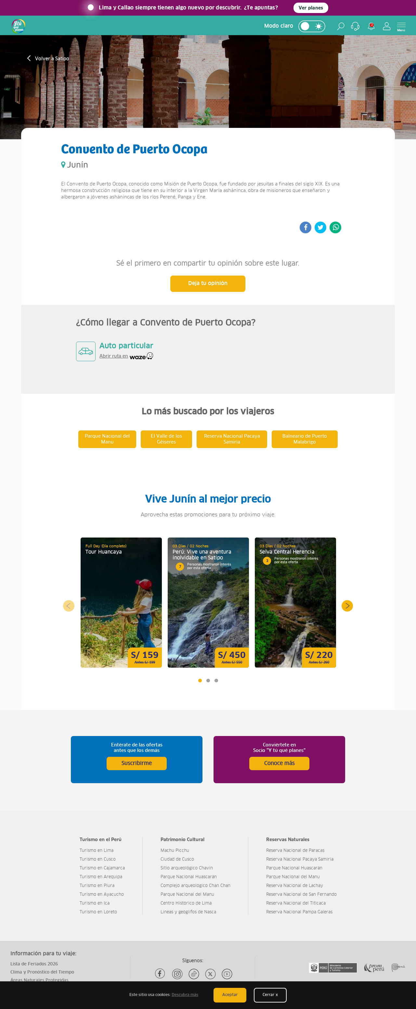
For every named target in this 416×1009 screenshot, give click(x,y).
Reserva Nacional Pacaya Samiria (232, 439)
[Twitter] (210, 974)
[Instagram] (177, 974)
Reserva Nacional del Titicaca (296, 903)
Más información (121, 603)
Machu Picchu (175, 851)
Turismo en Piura (97, 886)
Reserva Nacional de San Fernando (301, 895)
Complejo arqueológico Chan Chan (195, 886)
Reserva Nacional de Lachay (294, 886)
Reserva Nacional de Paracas (295, 851)
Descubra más (185, 995)
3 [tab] (216, 680)
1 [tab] (200, 680)
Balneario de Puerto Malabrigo (304, 439)
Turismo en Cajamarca (102, 868)
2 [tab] (208, 680)
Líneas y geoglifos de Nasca (188, 912)
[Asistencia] (355, 26)
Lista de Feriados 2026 (34, 964)
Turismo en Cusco (98, 859)
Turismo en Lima (96, 851)
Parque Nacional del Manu (107, 439)
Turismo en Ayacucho (102, 895)
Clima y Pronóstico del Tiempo (42, 972)
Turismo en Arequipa (101, 877)
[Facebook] (161, 974)
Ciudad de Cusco (177, 859)
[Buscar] (340, 26)
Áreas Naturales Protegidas (39, 980)
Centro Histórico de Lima (186, 903)
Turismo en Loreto (98, 912)
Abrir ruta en (113, 356)
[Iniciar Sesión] (387, 26)
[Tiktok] (194, 974)
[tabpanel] (121, 603)
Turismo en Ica (95, 903)
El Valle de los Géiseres (166, 439)
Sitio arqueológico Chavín (187, 868)
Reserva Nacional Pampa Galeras (299, 912)
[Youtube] (227, 974)
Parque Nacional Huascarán (189, 877)
